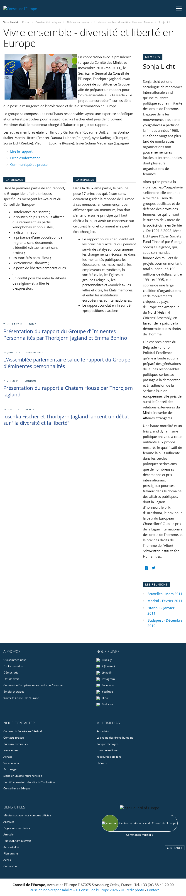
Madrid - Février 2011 (164, 600)
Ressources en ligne (109, 757)
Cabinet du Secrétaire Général (22, 731)
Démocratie (10, 672)
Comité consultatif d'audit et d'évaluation (29, 782)
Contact (153, 890)
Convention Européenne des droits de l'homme (33, 685)
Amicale (8, 834)
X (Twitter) (108, 666)
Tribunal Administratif (17, 841)
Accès (7, 860)
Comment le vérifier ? (139, 835)
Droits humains (13, 666)
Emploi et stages (13, 691)
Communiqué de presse (28, 164)
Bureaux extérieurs (15, 744)
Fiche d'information (25, 158)
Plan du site (10, 853)
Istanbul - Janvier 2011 (160, 610)
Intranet (175, 847)
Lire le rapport (21, 151)
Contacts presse (13, 738)
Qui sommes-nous (14, 660)
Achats (7, 757)
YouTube (107, 691)
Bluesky (106, 660)
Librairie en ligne (106, 750)
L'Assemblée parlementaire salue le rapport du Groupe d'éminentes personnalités (66, 362)
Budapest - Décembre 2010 (165, 623)
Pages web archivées (16, 828)
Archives (8, 822)
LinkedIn (106, 672)
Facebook (107, 685)
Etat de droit (11, 679)
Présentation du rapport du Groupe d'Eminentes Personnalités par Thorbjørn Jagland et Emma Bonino (65, 334)
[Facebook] (146, 567)
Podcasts (107, 704)
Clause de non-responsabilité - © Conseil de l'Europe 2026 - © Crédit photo (86, 890)
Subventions (11, 763)
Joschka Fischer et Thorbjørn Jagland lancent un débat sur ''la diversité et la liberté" (66, 419)
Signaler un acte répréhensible (22, 776)
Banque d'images (107, 744)
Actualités (102, 731)
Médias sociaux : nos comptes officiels (27, 815)
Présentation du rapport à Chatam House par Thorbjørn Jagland (68, 391)
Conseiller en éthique (16, 788)
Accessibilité (11, 847)
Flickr (104, 698)
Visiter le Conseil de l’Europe (21, 698)
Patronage (10, 769)
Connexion (10, 866)
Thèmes (101, 763)
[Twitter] (153, 567)
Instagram (108, 679)
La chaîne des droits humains (114, 738)
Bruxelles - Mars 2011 (165, 593)
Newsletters (11, 750)
